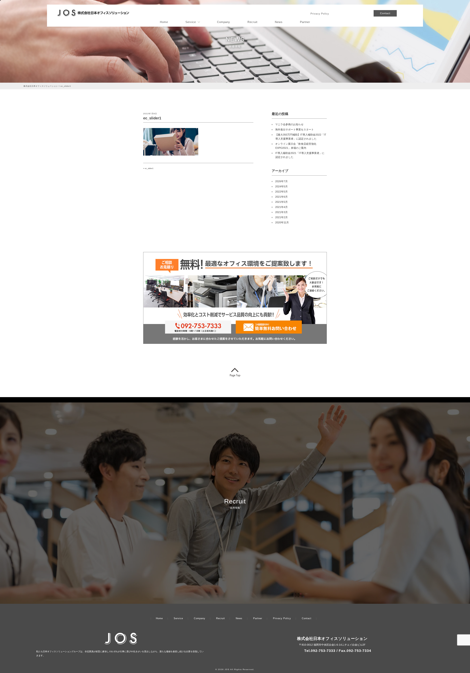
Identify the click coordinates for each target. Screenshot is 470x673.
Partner (305, 22)
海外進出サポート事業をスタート (294, 129)
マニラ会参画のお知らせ (289, 124)
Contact (385, 13)
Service (190, 22)
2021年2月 (281, 217)
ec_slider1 (149, 168)
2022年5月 (281, 191)
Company (223, 22)
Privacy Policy (319, 13)
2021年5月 (281, 201)
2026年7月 (281, 181)
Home (164, 22)
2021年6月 (281, 196)
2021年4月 (281, 207)
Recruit (252, 22)
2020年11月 (282, 222)
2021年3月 (281, 212)
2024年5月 (281, 186)
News (279, 22)
